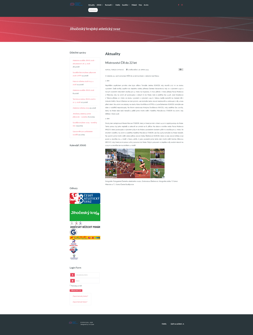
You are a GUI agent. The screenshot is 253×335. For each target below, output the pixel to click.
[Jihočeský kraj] (85, 212)
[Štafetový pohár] (74, 250)
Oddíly (164, 324)
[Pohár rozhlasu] (74, 243)
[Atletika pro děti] (85, 238)
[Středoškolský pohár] (74, 257)
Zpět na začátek (176, 324)
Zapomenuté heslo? (80, 302)
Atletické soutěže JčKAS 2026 (83, 90)
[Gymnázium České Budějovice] (73, 232)
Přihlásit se (76, 290)
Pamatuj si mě (76, 286)
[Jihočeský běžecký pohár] (85, 225)
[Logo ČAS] (85, 198)
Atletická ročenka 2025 (81, 108)
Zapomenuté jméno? (80, 296)
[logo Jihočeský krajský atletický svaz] (76, 4)
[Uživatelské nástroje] (180, 69)
